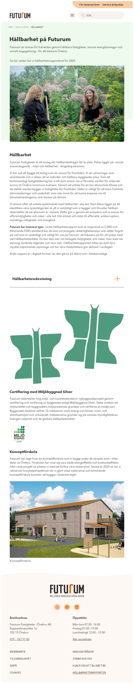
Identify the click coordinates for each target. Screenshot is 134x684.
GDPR (13, 665)
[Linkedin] (77, 607)
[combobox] (101, 15)
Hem (10, 27)
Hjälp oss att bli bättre (89, 665)
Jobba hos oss (82, 658)
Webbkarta (17, 651)
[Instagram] (57, 607)
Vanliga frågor (83, 651)
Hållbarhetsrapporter (89, 672)
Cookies (15, 672)
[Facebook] (67, 607)
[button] (72, 15)
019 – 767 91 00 (19, 639)
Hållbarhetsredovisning (32, 279)
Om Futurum (21, 27)
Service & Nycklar (113, 4)
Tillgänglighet (20, 658)
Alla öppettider (82, 639)
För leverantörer (89, 4)
